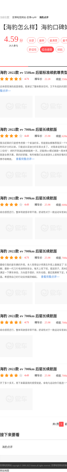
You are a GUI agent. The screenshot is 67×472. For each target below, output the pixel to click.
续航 (60, 49)
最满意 (53, 40)
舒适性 (33, 49)
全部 (31, 40)
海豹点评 (7, 447)
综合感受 (47, 49)
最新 (41, 40)
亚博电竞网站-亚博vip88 (24, 17)
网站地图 (4, 470)
